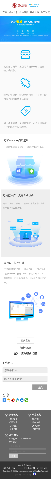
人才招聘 (13, 429)
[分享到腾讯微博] (17, 400)
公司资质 (13, 422)
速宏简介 (13, 419)
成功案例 (23, 12)
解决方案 (13, 12)
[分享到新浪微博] (13, 400)
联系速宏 (36, 414)
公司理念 (13, 426)
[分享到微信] (26, 400)
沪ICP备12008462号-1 (24, 475)
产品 (4, 12)
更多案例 (25, 340)
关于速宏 (45, 12)
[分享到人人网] (22, 400)
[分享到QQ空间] (8, 400)
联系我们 (36, 419)
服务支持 (34, 12)
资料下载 (36, 429)
